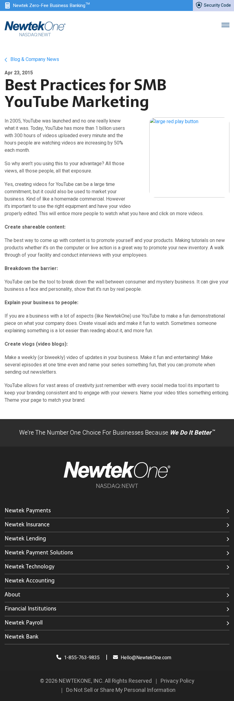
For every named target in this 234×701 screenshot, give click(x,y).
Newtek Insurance (27, 524)
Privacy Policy (177, 681)
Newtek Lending (25, 538)
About (12, 594)
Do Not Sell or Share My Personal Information (121, 690)
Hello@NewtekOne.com (146, 657)
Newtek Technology (30, 566)
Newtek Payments (28, 510)
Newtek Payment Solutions (39, 552)
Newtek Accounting (30, 580)
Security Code (217, 5)
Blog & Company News (34, 59)
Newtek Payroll (24, 622)
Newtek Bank (21, 636)
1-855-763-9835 (81, 657)
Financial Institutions (30, 608)
